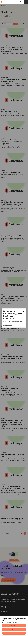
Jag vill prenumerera (7, 325)
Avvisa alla (14, 633)
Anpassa (14, 629)
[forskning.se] (4, 2)
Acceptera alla (14, 625)
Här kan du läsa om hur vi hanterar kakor (10, 622)
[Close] (23, 311)
